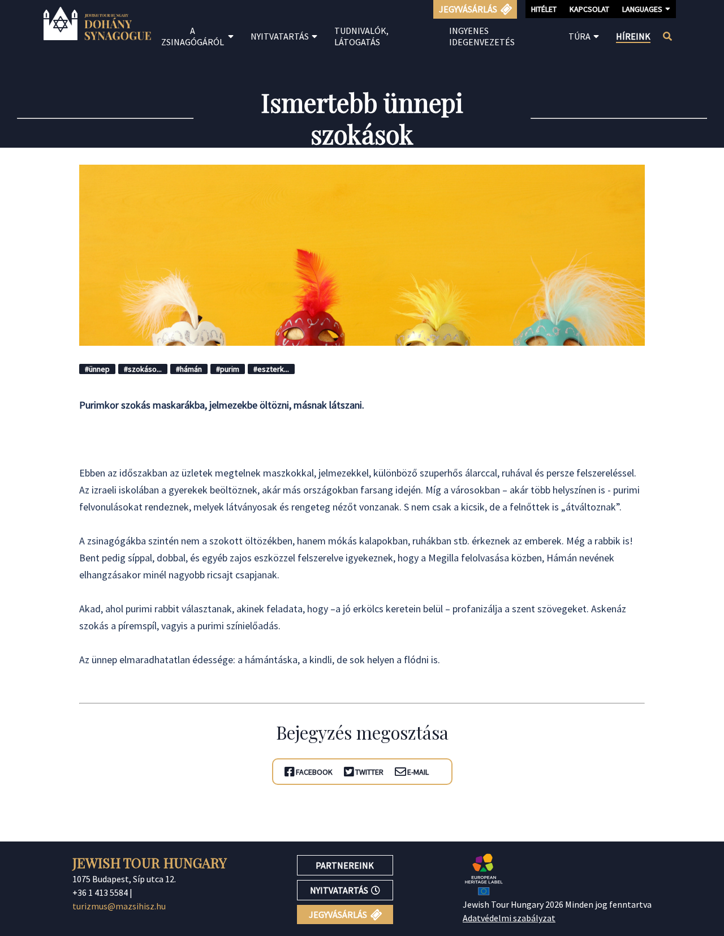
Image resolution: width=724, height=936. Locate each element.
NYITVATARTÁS (339, 890)
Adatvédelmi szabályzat (509, 918)
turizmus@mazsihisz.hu (119, 906)
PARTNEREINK (345, 865)
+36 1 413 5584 (100, 892)
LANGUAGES (642, 9)
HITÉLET (544, 9)
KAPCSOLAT (589, 9)
